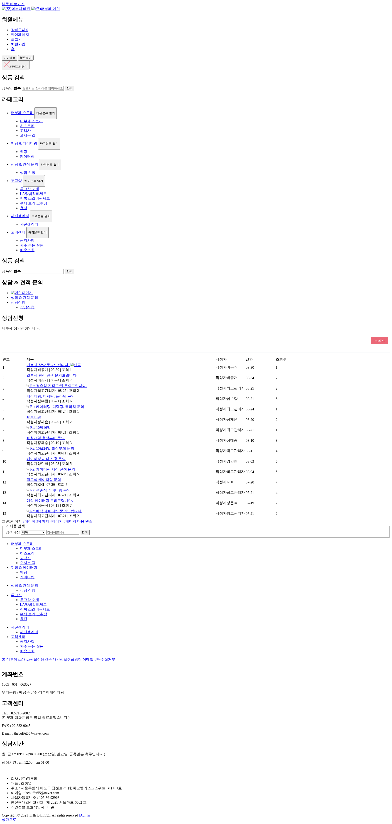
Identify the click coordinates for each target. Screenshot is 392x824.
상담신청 (18, 302)
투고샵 (16, 181)
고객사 (25, 130)
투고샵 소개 (29, 189)
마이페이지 (20, 35)
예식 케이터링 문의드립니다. (50, 501)
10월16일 (34, 417)
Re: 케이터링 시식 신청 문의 (52, 469)
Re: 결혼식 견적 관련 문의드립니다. (58, 386)
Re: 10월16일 (40, 427)
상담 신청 (27, 172)
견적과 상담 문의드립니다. (48, 365)
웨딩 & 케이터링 (24, 143)
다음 (80, 521)
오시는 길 (27, 135)
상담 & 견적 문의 (24, 164)
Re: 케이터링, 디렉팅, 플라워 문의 (56, 407)
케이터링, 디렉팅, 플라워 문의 (51, 396)
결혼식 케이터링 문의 (44, 480)
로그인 (16, 39)
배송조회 (27, 250)
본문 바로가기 (13, 4)
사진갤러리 (20, 216)
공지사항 (27, 240)
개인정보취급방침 (67, 659)
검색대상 (12, 532)
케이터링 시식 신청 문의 (46, 459)
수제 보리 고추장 (33, 203)
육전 (23, 208)
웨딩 (23, 152)
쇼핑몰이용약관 (39, 659)
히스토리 (27, 126)
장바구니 (19, 30)
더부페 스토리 (22, 113)
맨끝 (89, 521)
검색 (85, 532)
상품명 (11, 88)
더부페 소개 (15, 659)
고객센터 (18, 232)
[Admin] (85, 815)
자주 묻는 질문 (32, 245)
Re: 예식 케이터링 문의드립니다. (55, 511)
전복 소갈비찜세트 (35, 198)
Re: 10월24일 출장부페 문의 (51, 448)
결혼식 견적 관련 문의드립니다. (52, 375)
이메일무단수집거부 (99, 659)
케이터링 (27, 156)
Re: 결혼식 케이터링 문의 (50, 490)
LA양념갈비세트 (33, 194)
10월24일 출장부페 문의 (46, 438)
